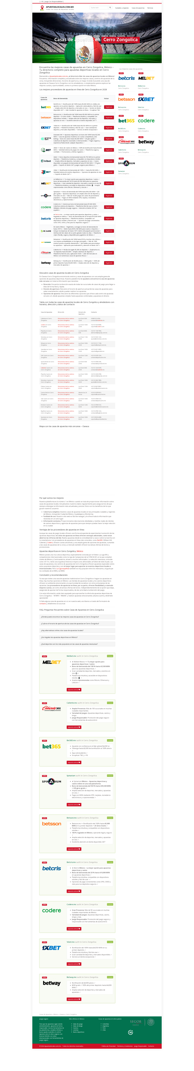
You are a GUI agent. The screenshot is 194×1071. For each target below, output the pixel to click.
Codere (43, 325)
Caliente (43, 368)
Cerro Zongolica (91, 656)
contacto (42, 603)
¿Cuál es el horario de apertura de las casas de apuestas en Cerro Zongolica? (70, 623)
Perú (104, 1028)
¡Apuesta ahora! (73, 690)
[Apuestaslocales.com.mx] (57, 8)
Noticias (150, 8)
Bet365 (100, 540)
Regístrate (109, 107)
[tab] (77, 617)
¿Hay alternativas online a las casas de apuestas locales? (62, 630)
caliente (100, 320)
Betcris (57, 214)
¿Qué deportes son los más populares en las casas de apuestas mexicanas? (69, 644)
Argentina (106, 1026)
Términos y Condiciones (125, 1046)
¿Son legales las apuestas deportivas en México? (59, 637)
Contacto (151, 1046)
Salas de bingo (78, 1026)
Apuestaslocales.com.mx (59, 76)
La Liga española (62, 568)
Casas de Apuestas (45, 1014)
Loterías (75, 1030)
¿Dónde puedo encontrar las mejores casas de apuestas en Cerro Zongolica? (70, 617)
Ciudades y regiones (122, 8)
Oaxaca (62, 1014)
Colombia (106, 1024)
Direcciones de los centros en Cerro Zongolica (66, 319)
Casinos (75, 1028)
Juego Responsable (140, 1046)
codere (99, 326)
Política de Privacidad (108, 1046)
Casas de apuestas (138, 8)
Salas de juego (78, 1024)
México (80, 551)
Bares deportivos (78, 1032)
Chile (104, 1030)
